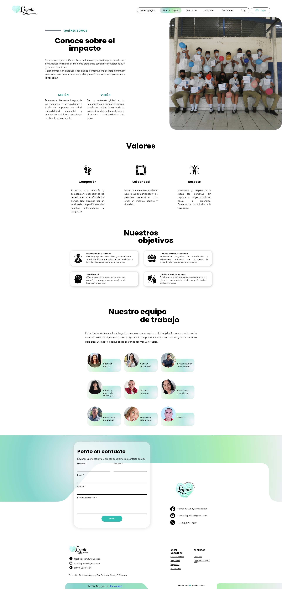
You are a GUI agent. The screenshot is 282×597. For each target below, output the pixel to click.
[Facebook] (173, 509)
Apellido (118, 463)
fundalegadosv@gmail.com (192, 515)
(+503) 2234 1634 (187, 522)
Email (80, 475)
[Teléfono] (173, 522)
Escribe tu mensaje (87, 497)
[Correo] (173, 516)
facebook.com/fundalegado (193, 508)
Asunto (81, 486)
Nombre (81, 463)
